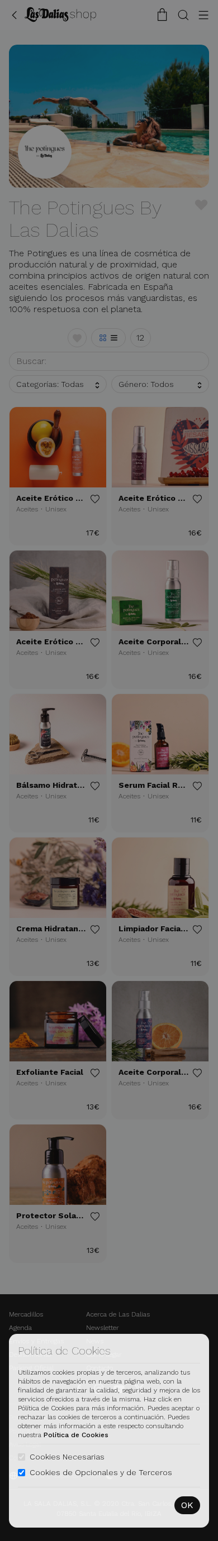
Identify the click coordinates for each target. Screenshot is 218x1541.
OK (187, 1505)
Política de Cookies (76, 1435)
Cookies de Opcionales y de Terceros (101, 1472)
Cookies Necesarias (67, 1456)
